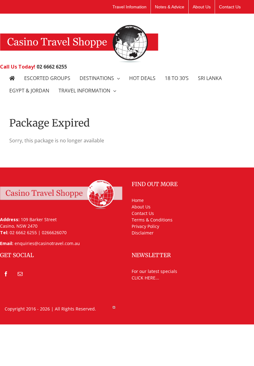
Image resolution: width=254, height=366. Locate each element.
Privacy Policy (145, 226)
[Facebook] (6, 274)
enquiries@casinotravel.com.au (47, 243)
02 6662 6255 (52, 66)
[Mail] (20, 274)
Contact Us (143, 213)
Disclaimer (143, 233)
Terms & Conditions (152, 220)
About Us (141, 207)
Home (138, 200)
